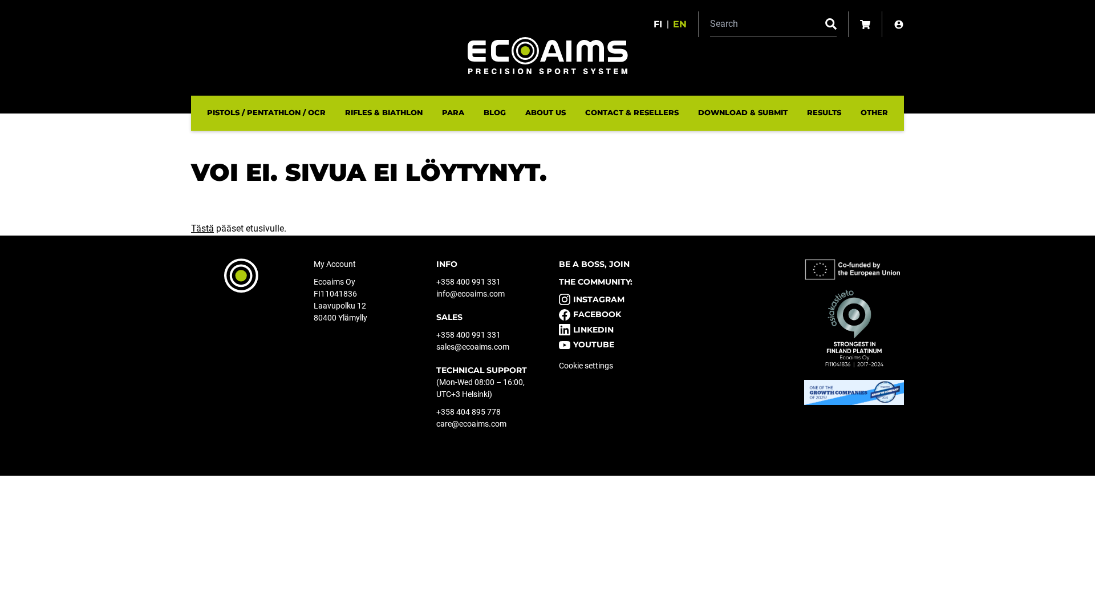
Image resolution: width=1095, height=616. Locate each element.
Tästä (202, 228)
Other (874, 112)
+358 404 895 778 (468, 411)
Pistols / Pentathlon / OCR (266, 112)
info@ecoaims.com (470, 293)
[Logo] (548, 55)
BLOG (495, 112)
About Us (545, 112)
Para (453, 112)
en (680, 24)
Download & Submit (743, 112)
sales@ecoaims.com (472, 346)
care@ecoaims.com (471, 423)
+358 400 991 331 (468, 281)
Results (824, 112)
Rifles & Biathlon (384, 112)
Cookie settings (586, 365)
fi (658, 24)
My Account (335, 264)
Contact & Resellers (632, 112)
